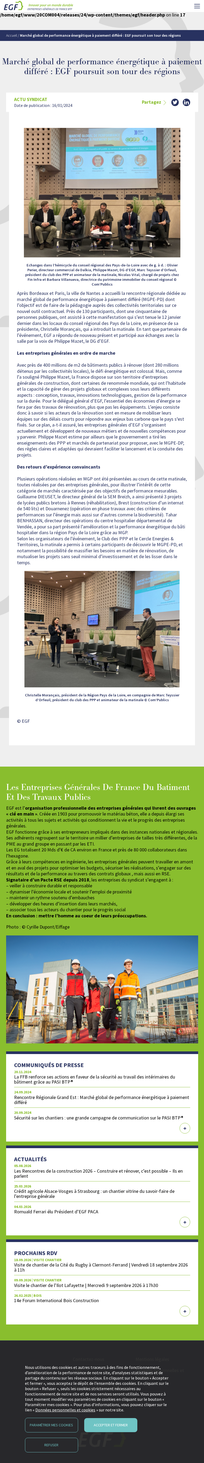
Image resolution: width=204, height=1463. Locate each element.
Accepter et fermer (111, 1425)
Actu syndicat (30, 99)
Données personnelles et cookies (65, 1409)
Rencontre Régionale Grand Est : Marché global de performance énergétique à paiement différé (101, 1099)
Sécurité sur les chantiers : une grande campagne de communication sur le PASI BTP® (98, 1118)
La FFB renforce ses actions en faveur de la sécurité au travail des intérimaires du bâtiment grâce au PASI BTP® (94, 1079)
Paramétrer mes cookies (51, 1425)
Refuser (51, 1445)
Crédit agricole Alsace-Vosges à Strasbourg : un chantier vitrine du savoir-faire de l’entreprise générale (94, 1193)
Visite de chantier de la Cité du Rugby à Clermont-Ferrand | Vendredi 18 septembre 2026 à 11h (101, 1267)
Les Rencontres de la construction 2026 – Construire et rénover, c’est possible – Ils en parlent (98, 1173)
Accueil (11, 35)
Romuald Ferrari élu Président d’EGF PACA (56, 1212)
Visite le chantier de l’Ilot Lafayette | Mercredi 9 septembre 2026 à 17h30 (86, 1285)
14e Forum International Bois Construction (56, 1300)
